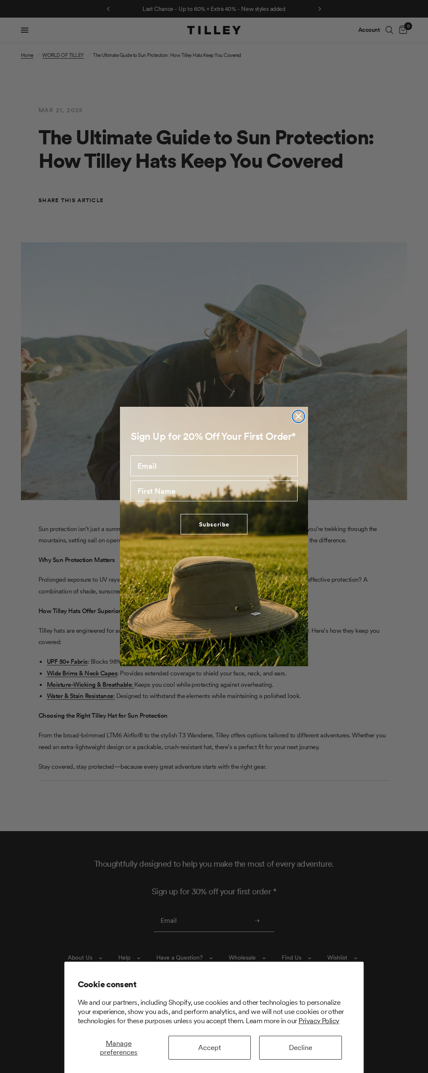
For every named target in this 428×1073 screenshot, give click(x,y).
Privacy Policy (318, 1021)
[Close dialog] (298, 416)
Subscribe (214, 524)
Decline (300, 1047)
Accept (209, 1047)
